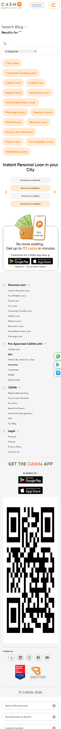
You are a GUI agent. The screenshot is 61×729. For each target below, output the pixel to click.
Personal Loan (39, 122)
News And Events (16, 408)
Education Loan (39, 92)
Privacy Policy (14, 447)
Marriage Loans (15, 112)
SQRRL (11, 375)
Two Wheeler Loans (41, 141)
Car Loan (12, 306)
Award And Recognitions (20, 413)
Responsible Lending (18, 393)
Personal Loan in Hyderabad (30, 180)
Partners (12, 436)
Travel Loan (13, 141)
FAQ (10, 418)
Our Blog (12, 423)
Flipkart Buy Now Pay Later (21, 359)
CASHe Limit (14, 349)
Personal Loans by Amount (18, 717)
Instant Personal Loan (19, 290)
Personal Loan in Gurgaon (30, 196)
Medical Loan (14, 321)
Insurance (13, 364)
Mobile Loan (13, 122)
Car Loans (12, 63)
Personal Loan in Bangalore (30, 188)
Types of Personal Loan (16, 705)
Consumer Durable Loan (21, 73)
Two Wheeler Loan (17, 295)
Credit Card (13, 82)
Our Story (12, 403)
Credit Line (36, 82)
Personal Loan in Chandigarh (30, 204)
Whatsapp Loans (16, 151)
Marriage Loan (15, 336)
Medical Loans (43, 112)
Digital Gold (13, 92)
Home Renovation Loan (21, 102)
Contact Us (13, 452)
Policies (11, 441)
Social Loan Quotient (19, 132)
